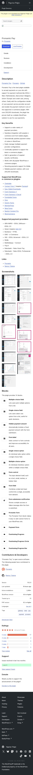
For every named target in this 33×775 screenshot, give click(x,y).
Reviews (6, 58)
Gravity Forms (9, 203)
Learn (4, 713)
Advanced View (7, 620)
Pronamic (7, 41)
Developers (5, 719)
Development (8, 68)
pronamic (27, 614)
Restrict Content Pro (12, 211)
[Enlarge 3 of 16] (13, 305)
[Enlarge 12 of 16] (29, 305)
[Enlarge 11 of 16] (29, 291)
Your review (6, 651)
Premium (24, 186)
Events (19, 716)
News (4, 700)
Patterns (20, 707)
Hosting (4, 704)
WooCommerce (10, 214)
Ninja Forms (8, 208)
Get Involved (21, 713)
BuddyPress (7, 739)
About (4, 697)
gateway (20, 610)
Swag (20, 723)
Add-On (18, 229)
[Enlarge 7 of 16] (13, 354)
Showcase (20, 697)
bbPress (5, 735)
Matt (4, 732)
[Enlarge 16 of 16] (29, 356)
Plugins (19, 704)
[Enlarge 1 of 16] (13, 277)
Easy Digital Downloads (13, 189)
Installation (7, 63)
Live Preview (17, 46)
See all (29, 651)
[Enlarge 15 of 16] (29, 344)
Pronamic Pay (6, 83)
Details (6, 53)
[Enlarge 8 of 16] (13, 366)
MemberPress (9, 206)
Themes (20, 700)
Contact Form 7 (10, 186)
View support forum (8, 669)
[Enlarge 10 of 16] (29, 277)
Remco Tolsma (10, 266)
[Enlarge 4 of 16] (13, 317)
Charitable (8, 183)
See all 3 (28, 606)
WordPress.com (8, 729)
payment (21, 614)
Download (6, 46)
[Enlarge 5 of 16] (13, 327)
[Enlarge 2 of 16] (13, 289)
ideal (25, 610)
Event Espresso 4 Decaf (13, 194)
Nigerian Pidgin (11, 747)
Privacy (4, 707)
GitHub (22, 83)
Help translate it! (17, 15)
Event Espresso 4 (11, 192)
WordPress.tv (7, 723)
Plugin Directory (7, 8)
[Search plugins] (21, 21)
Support (6, 72)
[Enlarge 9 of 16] (13, 377)
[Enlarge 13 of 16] (29, 318)
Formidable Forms (11, 197)
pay (29, 610)
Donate (20, 719)
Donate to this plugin (9, 686)
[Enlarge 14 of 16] (29, 332)
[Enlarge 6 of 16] (13, 343)
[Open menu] (30, 3)
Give (6, 200)
